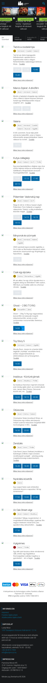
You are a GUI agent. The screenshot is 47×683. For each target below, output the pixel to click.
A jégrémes (19, 543)
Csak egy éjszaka (22, 272)
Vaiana (16, 121)
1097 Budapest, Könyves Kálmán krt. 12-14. (19, 630)
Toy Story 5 (19, 341)
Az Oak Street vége (22, 509)
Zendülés (18, 443)
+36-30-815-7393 (9, 650)
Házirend (5, 612)
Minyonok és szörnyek (24, 235)
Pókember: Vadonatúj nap (26, 196)
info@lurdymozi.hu (9, 652)
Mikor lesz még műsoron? (23, 80)
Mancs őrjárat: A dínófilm (26, 88)
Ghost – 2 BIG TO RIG (24, 305)
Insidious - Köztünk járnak (26, 376)
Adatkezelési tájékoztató (12, 617)
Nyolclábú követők (22, 478)
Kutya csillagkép (21, 158)
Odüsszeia (18, 409)
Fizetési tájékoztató (10, 615)
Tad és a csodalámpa (24, 46)
